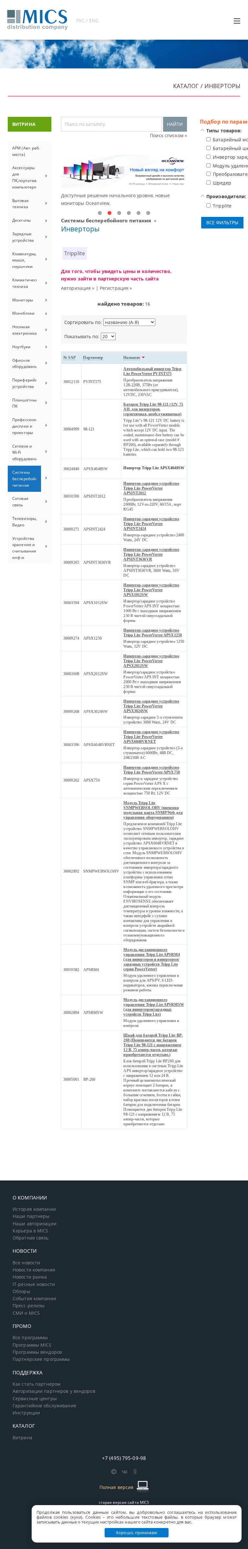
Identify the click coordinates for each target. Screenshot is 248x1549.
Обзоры (21, 1291)
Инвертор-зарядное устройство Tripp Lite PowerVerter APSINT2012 (151, 488)
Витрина (22, 1438)
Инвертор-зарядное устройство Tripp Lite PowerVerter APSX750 (151, 769)
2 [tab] (109, 213)
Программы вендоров (37, 1352)
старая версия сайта (124, 1502)
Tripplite (74, 253)
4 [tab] (129, 213)
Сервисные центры (35, 1399)
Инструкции (26, 1413)
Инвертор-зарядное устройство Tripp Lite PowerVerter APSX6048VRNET (151, 737)
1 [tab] (100, 213)
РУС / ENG (87, 20)
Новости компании (34, 1270)
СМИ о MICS (26, 1313)
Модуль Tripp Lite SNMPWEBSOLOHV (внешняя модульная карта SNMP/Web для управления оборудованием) (152, 810)
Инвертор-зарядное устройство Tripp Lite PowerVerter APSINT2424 (151, 524)
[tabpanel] (124, 181)
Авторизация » (78, 288)
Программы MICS (32, 1345)
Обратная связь (31, 1238)
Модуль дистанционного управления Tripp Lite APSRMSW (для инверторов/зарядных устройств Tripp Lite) (153, 1007)
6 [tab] (148, 213)
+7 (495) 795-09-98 (124, 1458)
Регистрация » (116, 288)
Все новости (26, 1263)
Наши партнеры (31, 1216)
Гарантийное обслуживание (44, 1406)
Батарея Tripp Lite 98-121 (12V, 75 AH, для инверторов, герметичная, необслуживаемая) (153, 409)
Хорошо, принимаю (136, 1532)
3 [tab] (119, 213)
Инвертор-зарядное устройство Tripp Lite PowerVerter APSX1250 (152, 632)
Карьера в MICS (30, 1231)
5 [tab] (138, 213)
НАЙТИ (175, 124)
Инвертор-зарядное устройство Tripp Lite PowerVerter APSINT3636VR (151, 554)
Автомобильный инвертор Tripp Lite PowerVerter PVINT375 (152, 371)
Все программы (30, 1338)
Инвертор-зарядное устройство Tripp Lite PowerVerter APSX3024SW (151, 706)
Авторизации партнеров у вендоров (54, 1391)
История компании (34, 1209)
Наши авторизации (35, 1224)
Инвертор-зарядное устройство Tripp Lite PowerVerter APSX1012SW (151, 590)
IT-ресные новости (34, 1284)
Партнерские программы (41, 1359)
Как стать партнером (36, 1384)
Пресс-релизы (29, 1306)
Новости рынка (30, 1277)
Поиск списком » (168, 135)
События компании (34, 1298)
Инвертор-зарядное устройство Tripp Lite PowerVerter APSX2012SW (151, 661)
